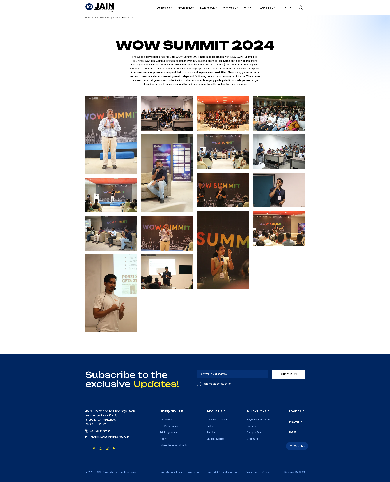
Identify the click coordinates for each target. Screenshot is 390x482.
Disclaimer (252, 472)
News (294, 421)
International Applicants (173, 445)
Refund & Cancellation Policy (224, 472)
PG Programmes (169, 432)
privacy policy (224, 383)
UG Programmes (169, 425)
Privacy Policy (195, 472)
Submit (285, 374)
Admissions (166, 419)
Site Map (267, 472)
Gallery (210, 425)
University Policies (216, 419)
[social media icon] (87, 448)
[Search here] (301, 8)
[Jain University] (99, 7)
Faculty (210, 432)
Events (295, 411)
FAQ (292, 432)
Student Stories (215, 438)
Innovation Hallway (103, 17)
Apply (163, 438)
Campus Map (254, 432)
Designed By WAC (294, 472)
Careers (251, 425)
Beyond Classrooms (258, 419)
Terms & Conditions (170, 472)
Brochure (252, 438)
